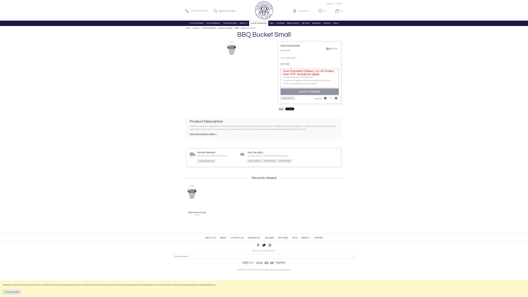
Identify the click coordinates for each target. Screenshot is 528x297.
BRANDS (316, 23)
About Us (210, 238)
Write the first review (290, 46)
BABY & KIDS (293, 23)
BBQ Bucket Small (197, 212)
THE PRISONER (230, 23)
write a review (269, 161)
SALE (336, 23)
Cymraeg (338, 4)
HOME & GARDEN (259, 23)
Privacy (305, 238)
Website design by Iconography (276, 270)
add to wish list (287, 98)
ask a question (254, 161)
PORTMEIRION (213, 23)
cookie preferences (207, 285)
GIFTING (306, 23)
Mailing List (254, 238)
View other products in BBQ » (203, 134)
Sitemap (318, 238)
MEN (272, 23)
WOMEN (280, 23)
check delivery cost (206, 161)
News (223, 238)
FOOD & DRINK (197, 23)
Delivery (269, 238)
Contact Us (237, 238)
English (329, 4)
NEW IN (327, 23)
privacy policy (148, 285)
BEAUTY (244, 23)
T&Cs (294, 238)
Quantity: (318, 99)
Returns (283, 238)
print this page (284, 161)
